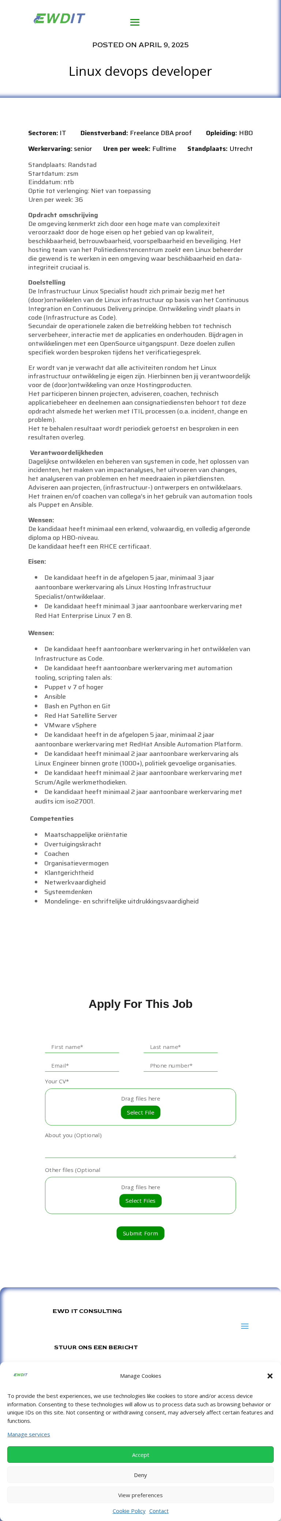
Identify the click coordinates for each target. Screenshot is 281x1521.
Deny (140, 1475)
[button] (270, 1376)
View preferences (140, 1495)
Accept (140, 1454)
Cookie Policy (129, 1510)
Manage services (28, 1434)
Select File (140, 1112)
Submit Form (140, 1233)
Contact (159, 1510)
